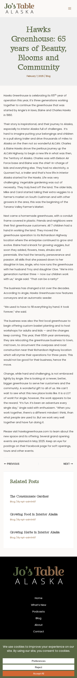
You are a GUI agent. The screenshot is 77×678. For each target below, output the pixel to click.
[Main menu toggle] (69, 8)
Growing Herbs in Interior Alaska (35, 532)
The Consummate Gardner (29, 496)
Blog (48, 76)
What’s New (38, 605)
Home (38, 598)
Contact (38, 631)
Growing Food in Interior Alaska (34, 514)
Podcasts (38, 611)
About (39, 625)
